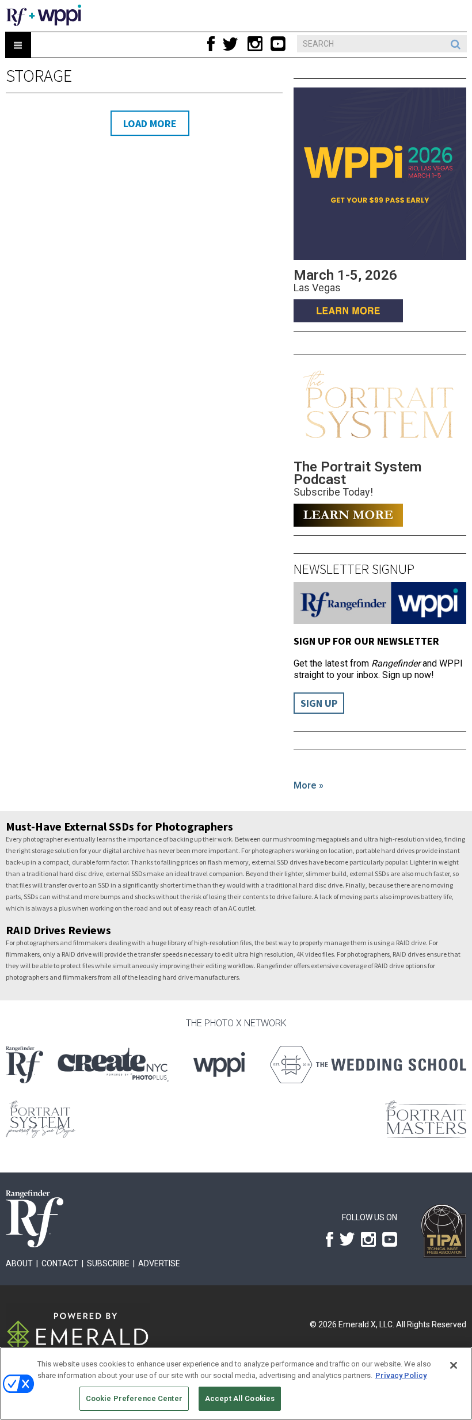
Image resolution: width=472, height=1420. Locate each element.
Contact (59, 1263)
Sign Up (318, 703)
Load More (150, 123)
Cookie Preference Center (134, 1398)
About (19, 1263)
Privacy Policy (401, 1375)
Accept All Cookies (240, 1398)
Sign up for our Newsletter (366, 641)
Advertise (159, 1263)
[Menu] (18, 45)
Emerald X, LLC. (366, 1324)
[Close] (453, 1365)
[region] (236, 1383)
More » (308, 785)
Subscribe (108, 1263)
